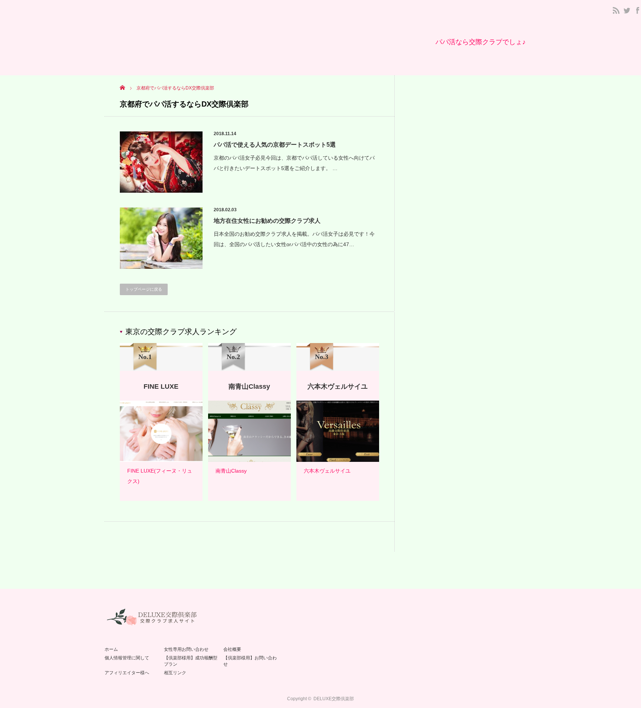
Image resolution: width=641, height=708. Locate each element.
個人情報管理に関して (127, 657)
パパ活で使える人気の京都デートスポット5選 (275, 144)
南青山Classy (231, 471)
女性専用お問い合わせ (186, 649)
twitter (627, 10)
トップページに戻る (143, 289)
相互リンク (175, 672)
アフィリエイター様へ (127, 672)
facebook (637, 10)
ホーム (111, 649)
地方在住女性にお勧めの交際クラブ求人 (267, 221)
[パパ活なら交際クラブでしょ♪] (480, 42)
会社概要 (232, 649)
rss (616, 10)
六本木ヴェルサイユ (327, 471)
